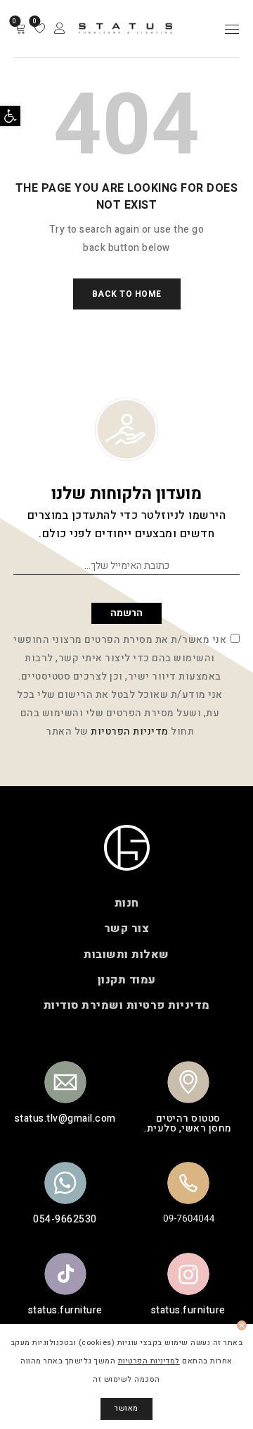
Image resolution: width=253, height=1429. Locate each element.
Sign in (59, 29)
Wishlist (35, 21)
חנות (127, 903)
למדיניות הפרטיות (149, 1361)
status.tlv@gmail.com (65, 1118)
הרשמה (126, 613)
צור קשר (127, 929)
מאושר (126, 1408)
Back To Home (127, 294)
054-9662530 (65, 1219)
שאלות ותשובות (126, 954)
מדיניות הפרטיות (130, 731)
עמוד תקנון (127, 980)
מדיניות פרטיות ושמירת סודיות (127, 1006)
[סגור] (242, 1325)
